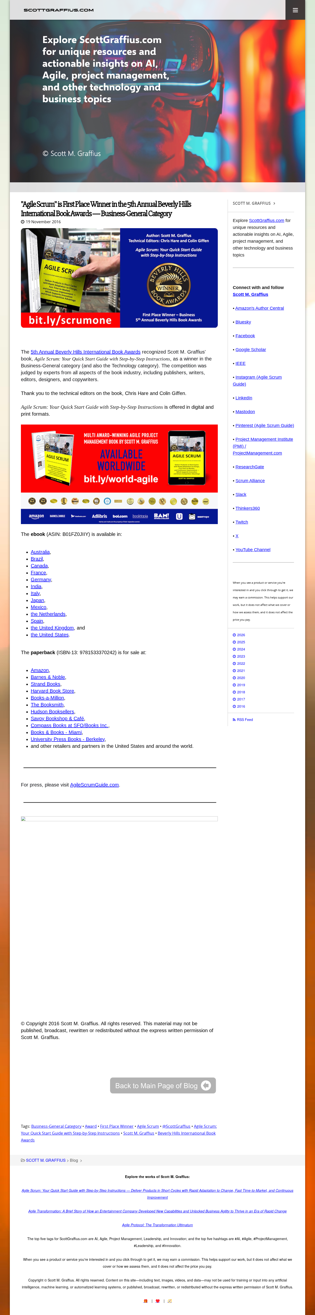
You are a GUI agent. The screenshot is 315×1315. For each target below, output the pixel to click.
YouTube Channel (253, 549)
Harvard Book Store (52, 691)
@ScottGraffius (176, 1126)
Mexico (38, 607)
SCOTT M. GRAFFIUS (46, 1160)
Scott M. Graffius (138, 1133)
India (36, 586)
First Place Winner (117, 1126)
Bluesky (243, 322)
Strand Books (45, 684)
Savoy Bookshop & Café (57, 718)
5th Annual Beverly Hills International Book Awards (86, 352)
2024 (241, 649)
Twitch (242, 522)
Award (91, 1126)
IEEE (241, 363)
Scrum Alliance (250, 480)
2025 (241, 641)
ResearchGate (250, 466)
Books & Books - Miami (56, 732)
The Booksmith (47, 704)
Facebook (245, 335)
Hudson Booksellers (52, 711)
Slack (241, 494)
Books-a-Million (47, 697)
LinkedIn (244, 397)
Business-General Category (56, 1126)
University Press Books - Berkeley (68, 739)
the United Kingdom (52, 628)
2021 (241, 670)
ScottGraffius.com (266, 220)
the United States (50, 634)
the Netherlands (48, 614)
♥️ (158, 1300)
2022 (241, 663)
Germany (41, 579)
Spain (37, 621)
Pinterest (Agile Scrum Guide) (265, 425)
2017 (241, 699)
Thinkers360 (248, 508)
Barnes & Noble (48, 677)
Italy (35, 593)
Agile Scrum (148, 1126)
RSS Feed (245, 719)
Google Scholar (251, 349)
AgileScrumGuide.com (94, 784)
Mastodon (245, 411)
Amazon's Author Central (259, 308)
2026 (241, 634)
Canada (39, 565)
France (38, 572)
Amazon (40, 670)
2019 (241, 684)
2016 (241, 706)
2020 (241, 677)
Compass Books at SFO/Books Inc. (69, 725)
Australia (40, 552)
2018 (241, 691)
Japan (37, 600)
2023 (241, 656)
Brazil (37, 559)
